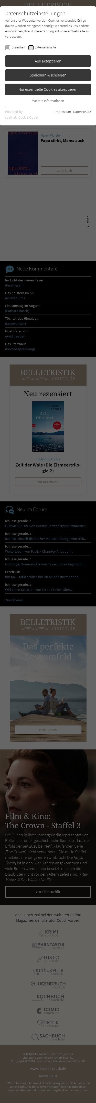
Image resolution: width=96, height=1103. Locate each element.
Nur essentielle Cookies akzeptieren (48, 89)
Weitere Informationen (48, 100)
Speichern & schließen (48, 74)
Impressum (63, 111)
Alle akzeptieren (48, 60)
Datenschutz (82, 111)
